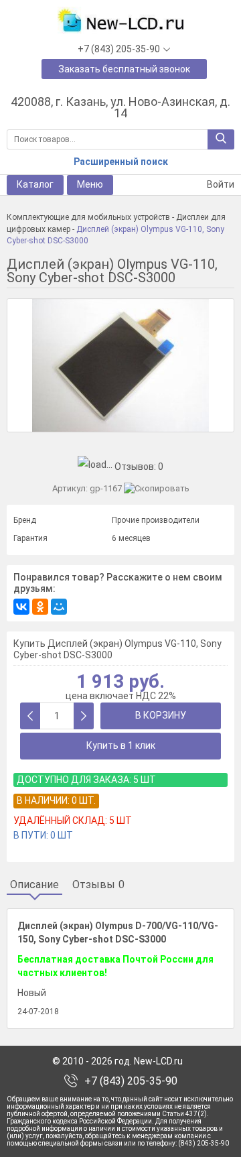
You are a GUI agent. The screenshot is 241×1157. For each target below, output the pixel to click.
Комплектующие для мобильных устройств (88, 217)
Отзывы (98, 885)
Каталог (35, 184)
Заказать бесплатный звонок (124, 69)
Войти (219, 184)
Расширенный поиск (121, 161)
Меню (90, 184)
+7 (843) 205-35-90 (130, 1081)
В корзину (160, 715)
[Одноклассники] (40, 607)
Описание (34, 885)
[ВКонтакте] (21, 607)
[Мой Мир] (59, 607)
